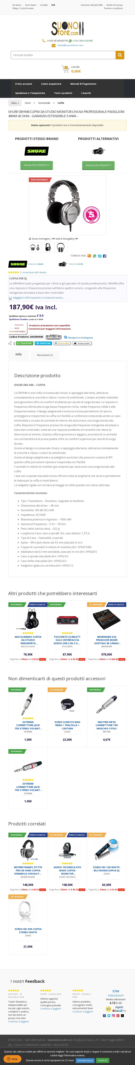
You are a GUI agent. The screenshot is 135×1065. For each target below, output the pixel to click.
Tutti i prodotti (63, 93)
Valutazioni (116, 993)
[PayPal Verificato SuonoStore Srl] (116, 1008)
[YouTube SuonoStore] (118, 1015)
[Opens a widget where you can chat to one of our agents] (12, 1059)
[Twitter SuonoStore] (109, 1015)
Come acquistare (51, 83)
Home (28, 102)
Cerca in (75, 264)
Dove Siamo (30, 5)
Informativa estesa (85, 1061)
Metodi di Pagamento (83, 83)
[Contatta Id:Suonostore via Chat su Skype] (99, 256)
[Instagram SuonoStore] (113, 1015)
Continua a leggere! (18, 1021)
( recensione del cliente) (33, 272)
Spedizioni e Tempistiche (30, 93)
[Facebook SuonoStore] (104, 1015)
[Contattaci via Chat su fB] (104, 256)
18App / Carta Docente (23, 8)
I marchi (86, 93)
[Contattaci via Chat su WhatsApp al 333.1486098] (95, 256)
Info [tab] (18, 354)
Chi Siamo (16, 5)
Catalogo (35, 264)
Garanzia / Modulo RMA (92, 5)
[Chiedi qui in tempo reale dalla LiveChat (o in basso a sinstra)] (89, 256)
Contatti (44, 5)
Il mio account (23, 83)
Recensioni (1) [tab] (45, 355)
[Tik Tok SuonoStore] (122, 1015)
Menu (14, 102)
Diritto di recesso (115, 5)
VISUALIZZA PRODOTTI (36, 165)
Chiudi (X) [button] (102, 1060)
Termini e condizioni (113, 8)
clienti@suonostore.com (70, 45)
